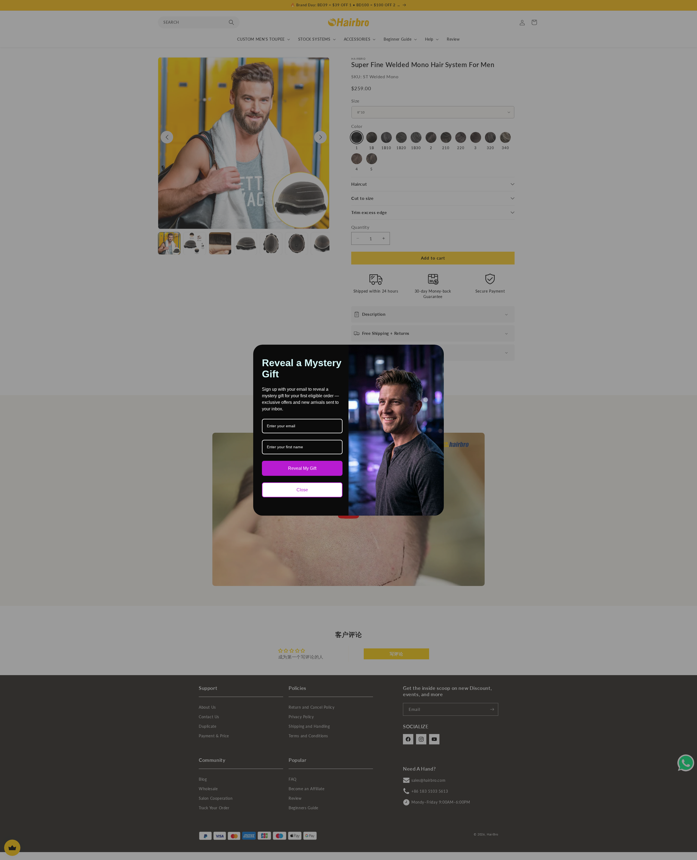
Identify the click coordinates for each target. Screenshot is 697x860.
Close (302, 490)
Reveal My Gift (302, 468)
